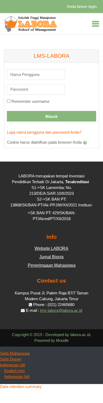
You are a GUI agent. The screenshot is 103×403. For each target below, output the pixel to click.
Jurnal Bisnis (51, 257)
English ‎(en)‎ (14, 371)
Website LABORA (51, 248)
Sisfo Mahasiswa (15, 353)
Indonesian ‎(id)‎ (12, 365)
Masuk (51, 116)
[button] (86, 142)
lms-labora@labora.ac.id (61, 310)
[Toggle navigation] (95, 24)
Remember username (30, 101)
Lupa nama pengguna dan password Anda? (44, 132)
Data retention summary (21, 387)
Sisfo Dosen (10, 359)
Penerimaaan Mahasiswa (52, 265)
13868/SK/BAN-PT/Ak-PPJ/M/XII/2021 (44, 205)
